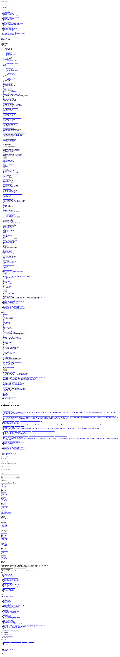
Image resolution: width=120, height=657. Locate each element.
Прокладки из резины (8, 242)
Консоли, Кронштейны (8, 255)
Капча (2, 473)
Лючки (5, 267)
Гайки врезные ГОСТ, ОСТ (9, 91)
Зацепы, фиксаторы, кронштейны (11, 219)
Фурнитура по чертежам (9, 101)
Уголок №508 (4, 539)
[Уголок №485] (4, 525)
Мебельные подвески (8, 210)
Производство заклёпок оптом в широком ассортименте (16, 276)
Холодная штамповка (8, 317)
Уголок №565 (4, 552)
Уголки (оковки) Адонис (12, 63)
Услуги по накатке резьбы (9, 349)
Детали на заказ (7, 196)
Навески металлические (9, 257)
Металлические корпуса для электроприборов (14, 133)
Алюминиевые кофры (8, 120)
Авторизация (6, 3)
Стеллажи (5, 166)
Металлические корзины (9, 140)
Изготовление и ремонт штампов (11, 337)
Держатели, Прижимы (8, 230)
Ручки (4, 76)
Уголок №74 (3, 487)
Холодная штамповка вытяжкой (10, 387)
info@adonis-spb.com (8, 636)
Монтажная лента (7, 270)
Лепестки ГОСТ (7, 176)
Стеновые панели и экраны (9, 34)
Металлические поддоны (9, 147)
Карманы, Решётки (7, 84)
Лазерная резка (6, 322)
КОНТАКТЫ (6, 398)
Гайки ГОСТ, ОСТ (7, 283)
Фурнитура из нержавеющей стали (11, 94)
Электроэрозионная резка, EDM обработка (13, 334)
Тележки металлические (9, 143)
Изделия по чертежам (8, 27)
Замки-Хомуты (9, 57)
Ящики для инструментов (9, 113)
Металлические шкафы (8, 164)
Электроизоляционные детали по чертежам (13, 201)
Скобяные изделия (7, 22)
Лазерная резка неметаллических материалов (14, 389)
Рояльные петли (10, 73)
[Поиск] (16, 37)
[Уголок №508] (4, 538)
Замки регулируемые (11, 54)
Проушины (6, 260)
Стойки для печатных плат (9, 248)
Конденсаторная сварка (8, 367)
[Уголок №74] (4, 486)
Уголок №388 (4, 494)
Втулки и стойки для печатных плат (11, 584)
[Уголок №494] (4, 531)
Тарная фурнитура (7, 12)
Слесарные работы (7, 329)
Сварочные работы (7, 327)
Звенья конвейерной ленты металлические (13, 30)
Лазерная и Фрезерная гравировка (11, 339)
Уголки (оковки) (7, 59)
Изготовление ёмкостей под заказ (11, 150)
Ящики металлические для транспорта (12, 135)
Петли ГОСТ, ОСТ (10, 67)
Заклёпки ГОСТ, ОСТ (11, 277)
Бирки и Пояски (7, 189)
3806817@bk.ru (7, 637)
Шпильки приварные (8, 296)
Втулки (5, 246)
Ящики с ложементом (8, 128)
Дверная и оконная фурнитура (10, 212)
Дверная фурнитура (10, 214)
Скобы (4, 232)
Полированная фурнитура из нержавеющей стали (15, 96)
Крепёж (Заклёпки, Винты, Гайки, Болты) (13, 23)
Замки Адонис (9, 55)
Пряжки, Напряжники (8, 86)
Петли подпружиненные (12, 70)
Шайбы (5, 237)
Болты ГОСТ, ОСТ (7, 286)
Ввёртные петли (10, 215)
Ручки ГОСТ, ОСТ (10, 78)
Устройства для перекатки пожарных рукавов (14, 33)
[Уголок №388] (4, 493)
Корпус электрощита (8, 199)
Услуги (2, 594)
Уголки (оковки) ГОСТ (11, 60)
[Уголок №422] (4, 506)
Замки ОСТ (9, 53)
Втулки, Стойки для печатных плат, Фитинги (14, 20)
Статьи (5, 393)
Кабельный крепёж (7, 19)
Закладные (5, 288)
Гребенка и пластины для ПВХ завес (12, 15)
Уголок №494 (4, 533)
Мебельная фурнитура (8, 18)
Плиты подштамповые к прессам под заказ (13, 25)
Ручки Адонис (9, 79)
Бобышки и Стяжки (8, 221)
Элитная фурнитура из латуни (13, 216)
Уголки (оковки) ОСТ (11, 62)
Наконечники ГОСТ (8, 181)
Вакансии (5, 394)
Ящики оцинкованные (8, 125)
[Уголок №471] (4, 518)
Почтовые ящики (7, 152)
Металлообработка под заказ (10, 453)
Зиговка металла (7, 357)
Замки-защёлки (7, 50)
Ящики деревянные (8, 160)
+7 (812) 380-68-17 (5, 38)
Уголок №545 (4, 545)
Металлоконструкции (8, 29)
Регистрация (6, 5)
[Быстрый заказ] (6, 498)
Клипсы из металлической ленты (11, 28)
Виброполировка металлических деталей (13, 384)
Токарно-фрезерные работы (9, 332)
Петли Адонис (9, 69)
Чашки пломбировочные (9, 588)
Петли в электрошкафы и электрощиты (12, 194)
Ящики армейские (7, 138)
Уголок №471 (4, 520)
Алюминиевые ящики (8, 115)
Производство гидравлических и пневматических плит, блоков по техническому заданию (24, 377)
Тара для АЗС (6, 145)
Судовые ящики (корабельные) (10, 108)
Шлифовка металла (7, 342)
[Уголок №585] (4, 557)
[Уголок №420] (4, 499)
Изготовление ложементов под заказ (12, 155)
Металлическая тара (8, 13)
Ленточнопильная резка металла (11, 347)
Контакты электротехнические (10, 186)
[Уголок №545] (4, 544)
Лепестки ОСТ (6, 179)
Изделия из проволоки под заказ (11, 32)
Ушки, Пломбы (7, 89)
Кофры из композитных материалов (11, 130)
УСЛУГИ (5, 314)
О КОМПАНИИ (7, 390)
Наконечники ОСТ (7, 184)
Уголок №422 (4, 507)
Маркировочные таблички (9, 191)
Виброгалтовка (7, 354)
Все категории (6, 10)
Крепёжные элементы (8, 265)
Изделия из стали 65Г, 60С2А (10, 240)
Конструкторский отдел (9, 372)
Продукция (3, 572)
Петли (4, 65)
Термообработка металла (9, 352)
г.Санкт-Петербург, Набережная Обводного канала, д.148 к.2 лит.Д (19, 642)
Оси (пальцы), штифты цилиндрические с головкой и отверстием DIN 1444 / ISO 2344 (23, 298)
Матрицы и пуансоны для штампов (11, 24)
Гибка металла (6, 324)
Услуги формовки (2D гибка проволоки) (12, 362)
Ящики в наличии (7, 110)
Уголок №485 (4, 526)
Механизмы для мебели (9, 226)
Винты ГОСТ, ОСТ (7, 281)
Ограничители (9, 68)
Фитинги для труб (7, 251)
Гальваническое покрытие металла (11, 359)
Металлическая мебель (8, 14)
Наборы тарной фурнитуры (9, 99)
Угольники (6, 81)
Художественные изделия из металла (12, 382)
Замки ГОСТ (9, 52)
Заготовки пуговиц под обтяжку (11, 224)
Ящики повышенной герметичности (12, 118)
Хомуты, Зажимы (7, 235)
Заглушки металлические (9, 262)
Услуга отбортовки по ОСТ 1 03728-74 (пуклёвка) (15, 374)
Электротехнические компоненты (11, 17)
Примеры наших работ (8, 392)
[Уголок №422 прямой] (6, 512)
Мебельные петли (7, 205)
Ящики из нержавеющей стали (10, 123)
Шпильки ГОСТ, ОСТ (8, 293)
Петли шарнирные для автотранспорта (15, 71)
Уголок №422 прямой (6, 513)
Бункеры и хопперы (8, 171)
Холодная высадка (7, 319)
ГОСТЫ (5, 395)
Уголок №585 (4, 558)
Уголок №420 (4, 500)
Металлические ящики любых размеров (12, 105)
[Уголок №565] (4, 551)
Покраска (5, 344)
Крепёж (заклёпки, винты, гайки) (11, 586)
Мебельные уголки (7, 207)
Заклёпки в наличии (11, 278)
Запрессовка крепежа (8, 364)
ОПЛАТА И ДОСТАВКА (9, 397)
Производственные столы (9, 169)
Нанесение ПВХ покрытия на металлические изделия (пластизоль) (19, 379)
